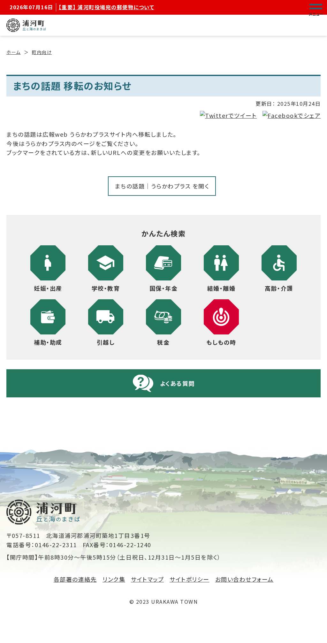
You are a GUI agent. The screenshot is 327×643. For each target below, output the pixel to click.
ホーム (13, 52)
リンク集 (114, 579)
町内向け (42, 52)
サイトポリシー (189, 579)
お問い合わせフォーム (244, 579)
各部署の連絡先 (75, 579)
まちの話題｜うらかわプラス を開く (162, 186)
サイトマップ (147, 579)
